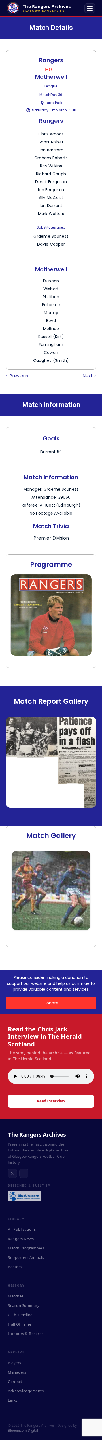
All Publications (22, 1229)
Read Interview (51, 1100)
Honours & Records (26, 1333)
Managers (17, 1372)
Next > (89, 376)
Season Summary (23, 1305)
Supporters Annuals (26, 1257)
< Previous (17, 376)
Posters (15, 1266)
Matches (16, 1296)
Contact (15, 1381)
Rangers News (21, 1238)
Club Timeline (20, 1314)
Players (14, 1362)
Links (13, 1400)
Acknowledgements (26, 1390)
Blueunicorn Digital (23, 1430)
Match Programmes (26, 1248)
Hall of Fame (19, 1324)
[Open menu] (89, 8)
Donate (51, 1003)
